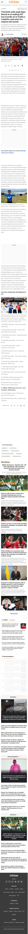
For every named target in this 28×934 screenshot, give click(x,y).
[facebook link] (6, 882)
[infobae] (14, 2)
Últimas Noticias (12, 895)
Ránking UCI (18, 453)
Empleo (16, 903)
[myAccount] (26, 2)
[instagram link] (12, 882)
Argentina (12, 889)
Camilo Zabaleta (9, 34)
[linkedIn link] (21, 882)
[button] (2, 2)
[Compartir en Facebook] (8, 65)
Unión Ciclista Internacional (7, 453)
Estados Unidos (6, 892)
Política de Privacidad (19, 922)
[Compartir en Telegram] (18, 65)
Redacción (12, 903)
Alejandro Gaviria (16, 5)
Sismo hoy (23, 5)
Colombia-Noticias (17, 456)
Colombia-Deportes (6, 456)
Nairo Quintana (13, 448)
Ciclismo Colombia (15, 450)
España (21, 889)
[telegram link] (18, 882)
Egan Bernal (4, 448)
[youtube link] (15, 882)
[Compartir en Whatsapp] (5, 65)
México (12, 892)
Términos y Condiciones (9, 922)
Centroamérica (21, 892)
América (6, 889)
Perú (16, 892)
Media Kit (14, 914)
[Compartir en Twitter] (12, 65)
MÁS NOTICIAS (14, 613)
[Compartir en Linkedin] (15, 65)
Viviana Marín (9, 5)
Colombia (3, 8)
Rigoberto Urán (5, 450)
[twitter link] (9, 882)
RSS (18, 895)
